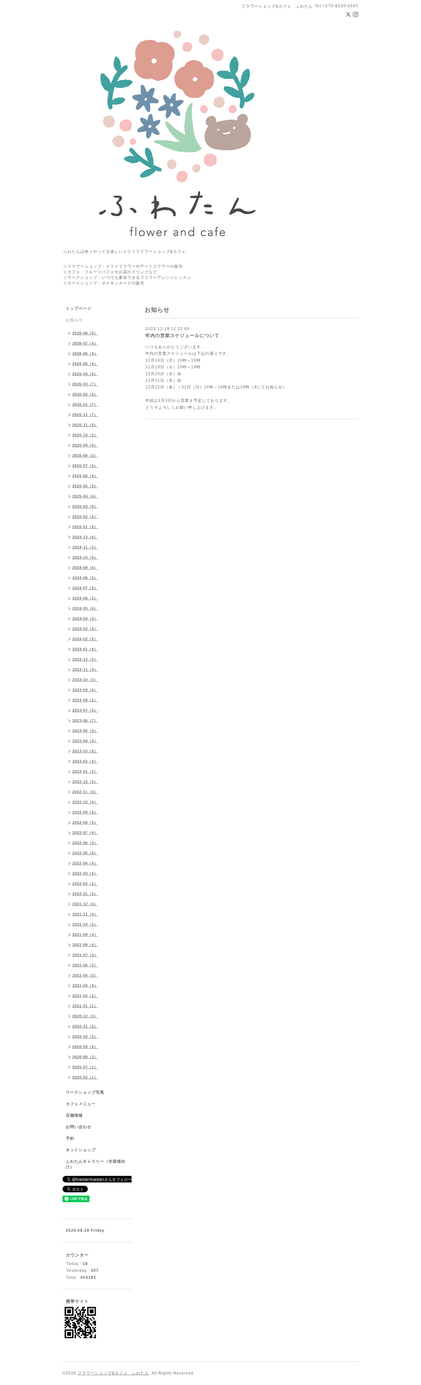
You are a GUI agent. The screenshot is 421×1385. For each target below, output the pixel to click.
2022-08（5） (85, 822)
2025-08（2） (85, 455)
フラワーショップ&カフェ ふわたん (113, 1373)
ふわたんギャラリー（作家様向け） (96, 1164)
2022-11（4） (85, 792)
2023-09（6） (85, 690)
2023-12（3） (85, 659)
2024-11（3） (85, 547)
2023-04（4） (85, 741)
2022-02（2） (85, 884)
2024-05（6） (85, 608)
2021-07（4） (85, 955)
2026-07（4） (85, 343)
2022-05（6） (85, 853)
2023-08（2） (85, 700)
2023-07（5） (85, 710)
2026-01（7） (85, 404)
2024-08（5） (85, 578)
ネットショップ (81, 1150)
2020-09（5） (85, 1047)
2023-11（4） (85, 669)
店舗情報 (74, 1115)
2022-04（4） (85, 863)
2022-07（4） (85, 833)
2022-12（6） (85, 782)
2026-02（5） (85, 394)
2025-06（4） (85, 476)
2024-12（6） (85, 537)
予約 (70, 1138)
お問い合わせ (78, 1127)
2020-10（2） (85, 1036)
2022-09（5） (85, 812)
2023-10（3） (85, 680)
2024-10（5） (85, 557)
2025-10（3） (85, 435)
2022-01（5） (85, 894)
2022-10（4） (85, 802)
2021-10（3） (85, 924)
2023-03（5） (85, 751)
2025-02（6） (85, 517)
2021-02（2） (85, 996)
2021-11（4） (85, 914)
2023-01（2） (85, 771)
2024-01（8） (85, 649)
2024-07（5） (85, 588)
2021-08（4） (85, 945)
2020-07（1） (85, 1067)
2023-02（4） (85, 761)
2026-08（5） (85, 333)
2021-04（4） (85, 985)
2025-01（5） (85, 527)
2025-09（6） (85, 445)
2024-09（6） (85, 568)
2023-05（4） (85, 731)
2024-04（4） (85, 618)
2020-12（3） (85, 1016)
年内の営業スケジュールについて (182, 335)
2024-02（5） (85, 639)
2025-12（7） (85, 415)
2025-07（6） (85, 466)
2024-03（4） (85, 629)
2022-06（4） (85, 843)
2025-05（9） (85, 486)
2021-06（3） (85, 965)
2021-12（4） (85, 904)
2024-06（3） (85, 598)
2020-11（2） (85, 1026)
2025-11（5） (85, 425)
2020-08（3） (85, 1057)
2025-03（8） (85, 506)
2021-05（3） (85, 975)
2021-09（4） (85, 934)
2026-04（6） (85, 374)
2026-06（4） (85, 353)
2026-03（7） (85, 384)
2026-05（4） (85, 364)
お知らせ (74, 320)
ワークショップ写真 (85, 1092)
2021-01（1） (85, 1006)
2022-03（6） (85, 873)
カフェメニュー (81, 1104)
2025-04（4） (85, 496)
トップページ (78, 308)
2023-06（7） (85, 720)
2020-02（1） (85, 1077)
